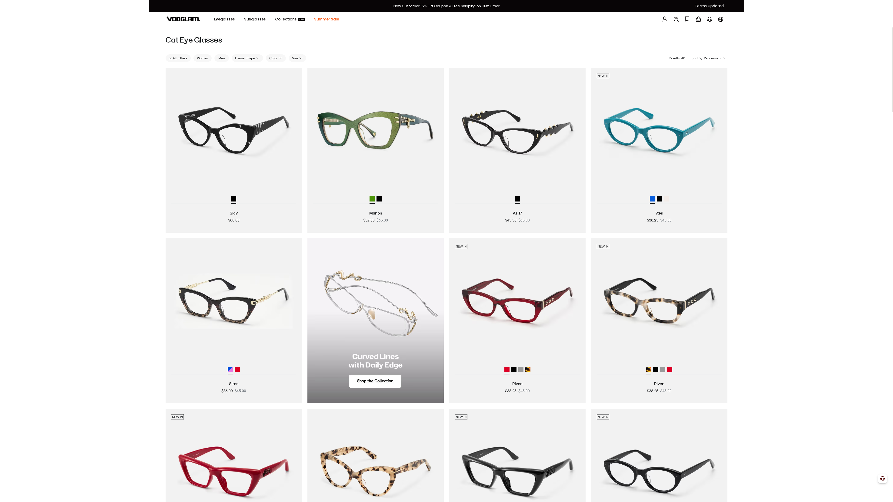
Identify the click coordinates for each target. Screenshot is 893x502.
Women (202, 58)
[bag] (698, 19)
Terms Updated (709, 6)
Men (221, 58)
